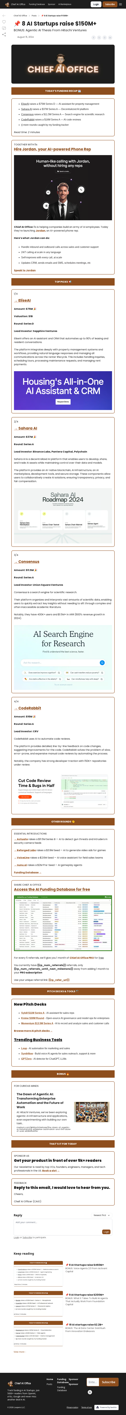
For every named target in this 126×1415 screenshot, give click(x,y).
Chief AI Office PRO (82, 958)
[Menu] (120, 4)
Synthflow (27, 1053)
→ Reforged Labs (25, 850)
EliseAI (24, 300)
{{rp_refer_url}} (59, 980)
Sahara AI (27, 428)
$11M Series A (36, 1013)
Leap (24, 1048)
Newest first (100, 1215)
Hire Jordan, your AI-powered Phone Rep (52, 149)
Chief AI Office (20, 15)
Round (40, 1018)
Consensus (28, 561)
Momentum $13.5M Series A (37, 1023)
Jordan (40, 230)
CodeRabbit (29, 708)
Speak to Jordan (25, 270)
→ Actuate (21, 839)
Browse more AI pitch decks (32, 1031)
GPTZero (26, 1059)
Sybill (24, 1013)
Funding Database (26, 872)
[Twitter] (90, 1392)
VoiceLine (23, 857)
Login (96, 4)
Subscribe (110, 4)
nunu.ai (22, 865)
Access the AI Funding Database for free (52, 889)
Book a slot (49, 1170)
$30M (32, 1018)
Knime (25, 1018)
